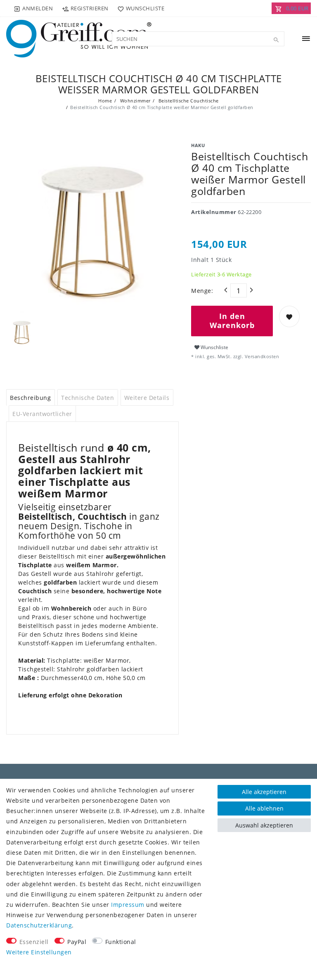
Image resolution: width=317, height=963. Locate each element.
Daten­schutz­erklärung (39, 925)
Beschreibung (30, 398)
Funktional (120, 942)
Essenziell (34, 942)
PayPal (76, 942)
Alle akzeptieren (264, 792)
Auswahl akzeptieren (264, 825)
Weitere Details (147, 398)
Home (105, 100)
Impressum (127, 904)
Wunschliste (213, 347)
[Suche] (276, 40)
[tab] (30, 397)
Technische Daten (87, 398)
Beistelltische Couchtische (188, 100)
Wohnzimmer (134, 100)
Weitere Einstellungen (39, 952)
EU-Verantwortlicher (42, 414)
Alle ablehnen (264, 808)
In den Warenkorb (232, 320)
